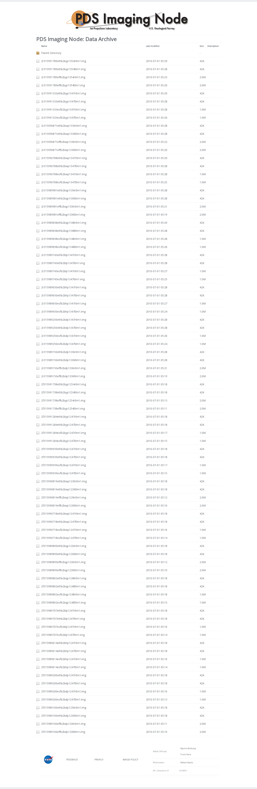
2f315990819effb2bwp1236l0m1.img (63, 505)
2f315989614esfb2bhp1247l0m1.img (63, 667)
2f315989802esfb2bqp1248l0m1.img (63, 602)
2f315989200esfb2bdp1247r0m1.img (63, 691)
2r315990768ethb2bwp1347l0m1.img (63, 166)
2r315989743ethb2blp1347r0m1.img (63, 255)
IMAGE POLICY (130, 759)
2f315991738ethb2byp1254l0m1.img (63, 392)
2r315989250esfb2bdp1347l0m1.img (63, 344)
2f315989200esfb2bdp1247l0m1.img (63, 699)
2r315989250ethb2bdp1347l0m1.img (63, 327)
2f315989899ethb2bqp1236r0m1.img (63, 546)
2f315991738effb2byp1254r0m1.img (63, 400)
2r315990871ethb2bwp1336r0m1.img (64, 125)
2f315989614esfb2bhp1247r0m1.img (63, 659)
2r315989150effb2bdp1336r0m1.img (63, 368)
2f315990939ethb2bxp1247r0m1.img (63, 449)
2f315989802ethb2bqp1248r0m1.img (63, 578)
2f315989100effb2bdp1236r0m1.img (63, 723)
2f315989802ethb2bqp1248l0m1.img (63, 586)
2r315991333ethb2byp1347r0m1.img (63, 93)
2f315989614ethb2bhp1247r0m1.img (63, 643)
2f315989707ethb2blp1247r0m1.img (63, 610)
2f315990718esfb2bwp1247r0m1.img (64, 530)
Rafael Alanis (186, 762)
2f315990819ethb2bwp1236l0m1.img (63, 489)
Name (44, 46)
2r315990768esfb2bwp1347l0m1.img (63, 182)
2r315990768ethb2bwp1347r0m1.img (64, 158)
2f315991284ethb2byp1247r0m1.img (63, 416)
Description (213, 46)
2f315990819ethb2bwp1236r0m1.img (64, 481)
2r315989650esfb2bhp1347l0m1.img (63, 311)
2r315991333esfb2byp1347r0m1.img (63, 109)
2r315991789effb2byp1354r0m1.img (63, 77)
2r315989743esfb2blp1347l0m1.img (63, 279)
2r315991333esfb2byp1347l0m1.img (63, 117)
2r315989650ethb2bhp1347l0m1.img (63, 295)
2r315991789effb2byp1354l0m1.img (63, 85)
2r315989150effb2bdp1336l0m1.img (63, 376)
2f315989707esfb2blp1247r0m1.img (63, 626)
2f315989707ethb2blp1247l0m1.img (63, 618)
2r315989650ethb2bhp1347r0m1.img (63, 287)
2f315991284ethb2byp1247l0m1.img (63, 424)
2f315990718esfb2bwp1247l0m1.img (63, 538)
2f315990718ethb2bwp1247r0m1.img (64, 513)
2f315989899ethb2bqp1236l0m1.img (63, 554)
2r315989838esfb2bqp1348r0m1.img (63, 239)
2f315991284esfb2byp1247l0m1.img (63, 441)
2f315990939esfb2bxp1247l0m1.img (63, 473)
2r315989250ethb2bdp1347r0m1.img (63, 319)
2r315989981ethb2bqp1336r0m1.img (63, 190)
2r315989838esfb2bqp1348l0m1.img (63, 247)
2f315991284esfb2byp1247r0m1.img (63, 433)
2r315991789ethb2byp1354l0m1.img (63, 69)
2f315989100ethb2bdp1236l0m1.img (63, 715)
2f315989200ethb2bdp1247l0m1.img (63, 683)
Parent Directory (51, 53)
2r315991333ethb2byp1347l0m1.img (63, 101)
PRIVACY (99, 759)
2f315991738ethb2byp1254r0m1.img (63, 384)
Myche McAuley (187, 748)
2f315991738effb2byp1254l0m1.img (63, 408)
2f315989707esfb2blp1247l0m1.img (63, 635)
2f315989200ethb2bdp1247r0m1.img (63, 675)
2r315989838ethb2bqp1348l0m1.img (63, 230)
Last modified (152, 46)
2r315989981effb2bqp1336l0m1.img (63, 214)
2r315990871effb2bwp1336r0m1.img (63, 142)
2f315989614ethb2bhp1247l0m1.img (63, 651)
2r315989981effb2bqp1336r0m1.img (63, 206)
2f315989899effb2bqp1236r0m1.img (63, 562)
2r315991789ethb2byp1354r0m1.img (63, 61)
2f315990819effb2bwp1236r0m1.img (63, 497)
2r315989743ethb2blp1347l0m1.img (63, 263)
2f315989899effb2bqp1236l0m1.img (63, 570)
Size (202, 46)
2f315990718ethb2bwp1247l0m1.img (63, 521)
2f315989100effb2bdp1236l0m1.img (63, 732)
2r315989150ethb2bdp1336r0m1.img (63, 352)
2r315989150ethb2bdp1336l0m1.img (63, 360)
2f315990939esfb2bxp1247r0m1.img (63, 465)
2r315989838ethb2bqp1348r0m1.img (63, 222)
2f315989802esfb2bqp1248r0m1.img (63, 594)
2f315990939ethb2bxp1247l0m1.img (63, 457)
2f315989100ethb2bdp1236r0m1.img (63, 707)
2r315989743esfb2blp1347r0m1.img (63, 271)
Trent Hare (185, 754)
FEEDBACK (72, 759)
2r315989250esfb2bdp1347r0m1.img (63, 336)
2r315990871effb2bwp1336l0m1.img (63, 150)
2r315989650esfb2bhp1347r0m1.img (63, 303)
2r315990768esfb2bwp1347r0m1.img (64, 174)
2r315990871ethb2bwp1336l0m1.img (63, 134)
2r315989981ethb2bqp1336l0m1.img (63, 198)
